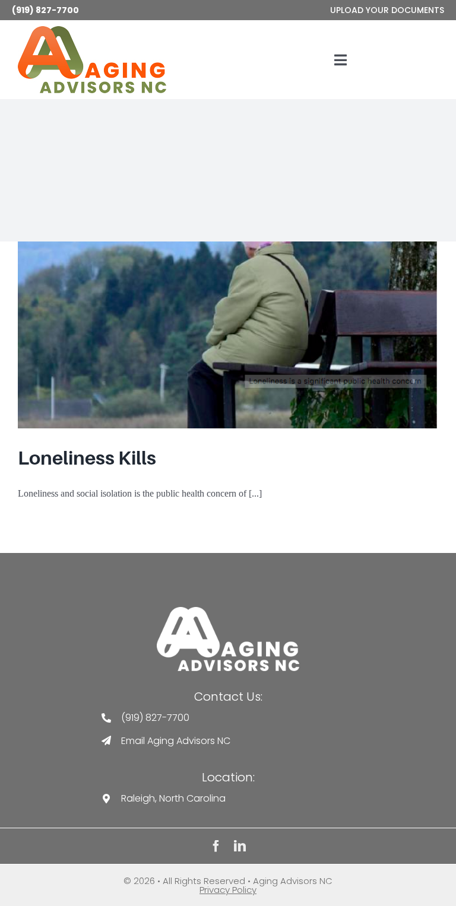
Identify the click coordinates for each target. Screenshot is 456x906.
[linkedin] (240, 846)
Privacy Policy (228, 889)
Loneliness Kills (87, 458)
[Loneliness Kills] (228, 334)
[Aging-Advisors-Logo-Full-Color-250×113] (92, 31)
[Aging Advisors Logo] (228, 611)
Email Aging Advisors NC (175, 741)
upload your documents (387, 10)
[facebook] (216, 846)
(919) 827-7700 (45, 10)
